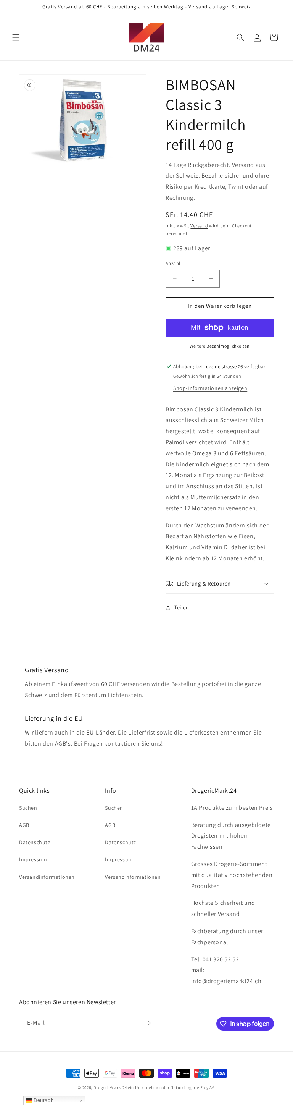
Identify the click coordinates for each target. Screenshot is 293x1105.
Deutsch (42, 1100)
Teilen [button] (181, 607)
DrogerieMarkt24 (110, 1087)
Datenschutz (34, 842)
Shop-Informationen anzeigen (210, 388)
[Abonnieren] (147, 1023)
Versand (199, 225)
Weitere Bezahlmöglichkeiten (220, 346)
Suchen (28, 807)
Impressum (33, 859)
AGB (24, 825)
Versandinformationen (47, 877)
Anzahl (173, 263)
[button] (16, 37)
